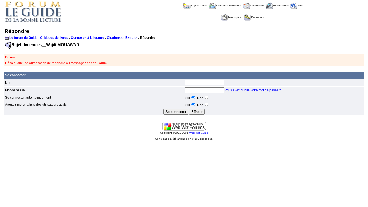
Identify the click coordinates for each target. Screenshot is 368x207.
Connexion (258, 17)
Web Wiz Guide (198, 132)
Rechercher (281, 5)
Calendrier (257, 5)
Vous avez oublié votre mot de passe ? (253, 90)
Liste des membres (228, 5)
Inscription (235, 17)
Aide (300, 5)
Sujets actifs (199, 5)
